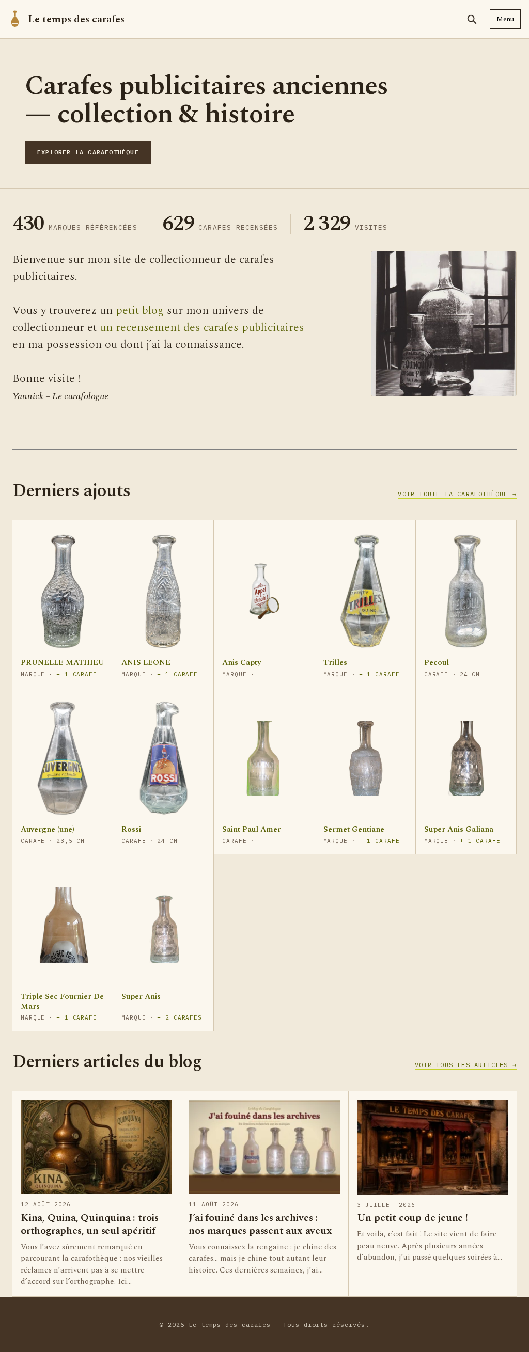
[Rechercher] (471, 19)
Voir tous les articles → (466, 1065)
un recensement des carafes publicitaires (202, 327)
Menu (505, 19)
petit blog (140, 310)
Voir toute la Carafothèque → (457, 494)
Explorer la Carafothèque (88, 152)
